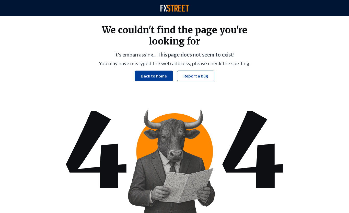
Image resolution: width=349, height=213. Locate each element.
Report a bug (195, 75)
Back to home (154, 75)
